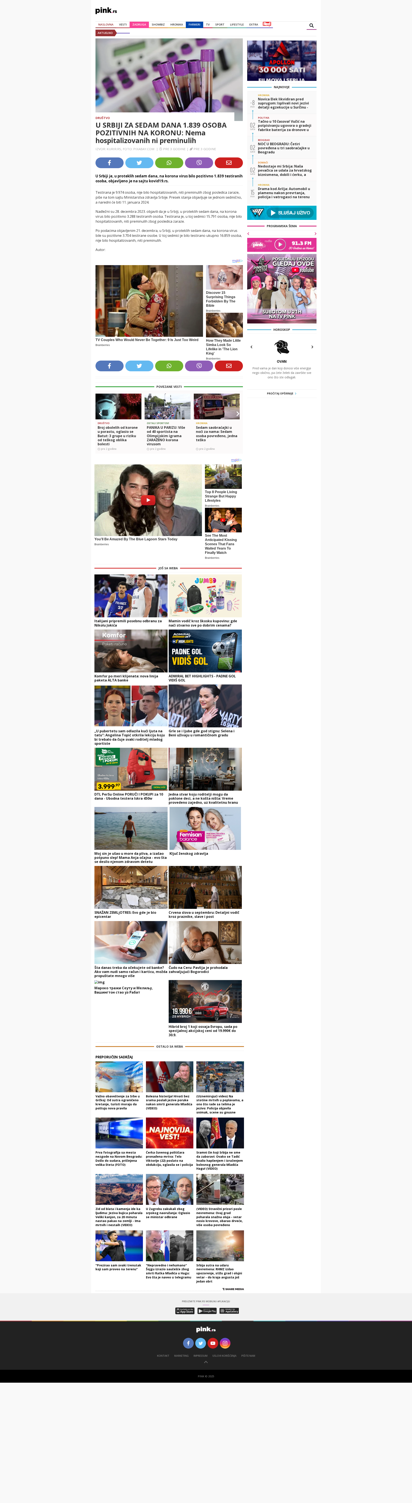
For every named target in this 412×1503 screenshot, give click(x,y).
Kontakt (163, 1356)
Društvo (102, 118)
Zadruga (139, 24)
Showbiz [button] (158, 24)
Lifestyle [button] (237, 24)
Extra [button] (253, 24)
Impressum (201, 1356)
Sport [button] (219, 24)
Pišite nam (248, 1356)
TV (208, 24)
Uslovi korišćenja (224, 1356)
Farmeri (194, 24)
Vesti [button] (123, 24)
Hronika (176, 24)
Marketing (181, 1356)
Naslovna (106, 24)
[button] (100, 414)
